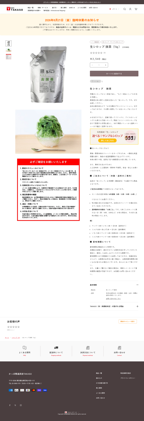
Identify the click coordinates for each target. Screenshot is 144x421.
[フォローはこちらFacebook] (10, 405)
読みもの (99, 378)
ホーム (7, 337)
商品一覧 (31, 8)
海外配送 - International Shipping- (54, 10)
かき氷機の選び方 (102, 383)
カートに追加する (114, 73)
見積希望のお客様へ (34, 10)
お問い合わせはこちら (113, 299)
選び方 (54, 8)
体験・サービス (43, 8)
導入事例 (64, 8)
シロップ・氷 (16, 337)
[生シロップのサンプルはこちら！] (114, 136)
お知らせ (72, 8)
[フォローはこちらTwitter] (15, 405)
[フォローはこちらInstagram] (21, 405)
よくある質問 (81, 8)
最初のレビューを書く (127, 321)
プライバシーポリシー (127, 378)
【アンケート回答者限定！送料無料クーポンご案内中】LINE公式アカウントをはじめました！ (72, 2)
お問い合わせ (93, 8)
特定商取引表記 (125, 373)
